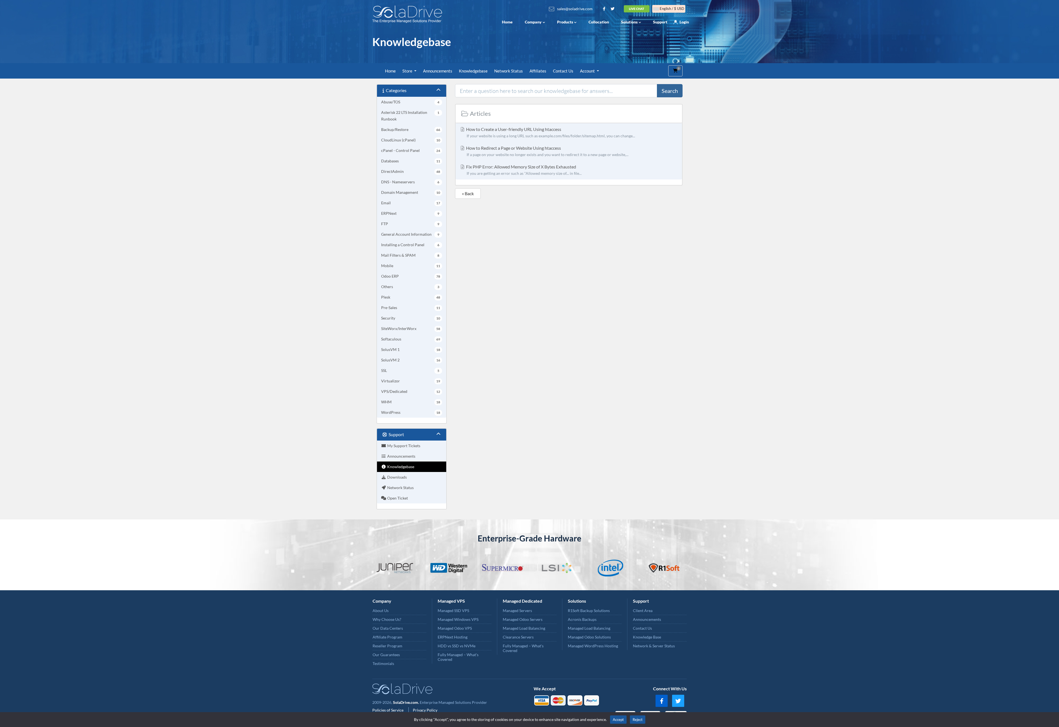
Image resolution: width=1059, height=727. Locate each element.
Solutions (629, 22)
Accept (618, 719)
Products (565, 22)
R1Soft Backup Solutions (589, 610)
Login (684, 22)
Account (588, 70)
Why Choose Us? (387, 619)
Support (660, 22)
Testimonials (383, 663)
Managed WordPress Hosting (593, 645)
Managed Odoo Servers (522, 619)
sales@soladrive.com (575, 8)
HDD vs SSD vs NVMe (456, 645)
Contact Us (563, 70)
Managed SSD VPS (453, 610)
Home (507, 22)
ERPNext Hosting (452, 637)
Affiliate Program (387, 637)
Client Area (642, 610)
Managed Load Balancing (524, 628)
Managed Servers (517, 610)
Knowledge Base (647, 637)
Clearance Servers (518, 637)
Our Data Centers (388, 628)
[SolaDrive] (408, 14)
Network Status (508, 70)
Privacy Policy (425, 710)
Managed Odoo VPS (455, 628)
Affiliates (538, 70)
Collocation (599, 22)
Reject (638, 719)
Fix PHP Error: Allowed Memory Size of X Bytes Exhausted (523, 170)
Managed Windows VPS (458, 619)
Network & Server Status (654, 645)
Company (533, 22)
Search (670, 90)
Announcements (437, 70)
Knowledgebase (473, 70)
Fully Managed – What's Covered (458, 657)
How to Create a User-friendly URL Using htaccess (550, 132)
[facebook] (662, 701)
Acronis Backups (582, 619)
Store (407, 70)
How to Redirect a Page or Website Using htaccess (547, 151)
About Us (381, 610)
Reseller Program (387, 645)
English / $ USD (671, 8)
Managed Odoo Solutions (589, 637)
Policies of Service (388, 710)
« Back (468, 193)
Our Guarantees (386, 654)
